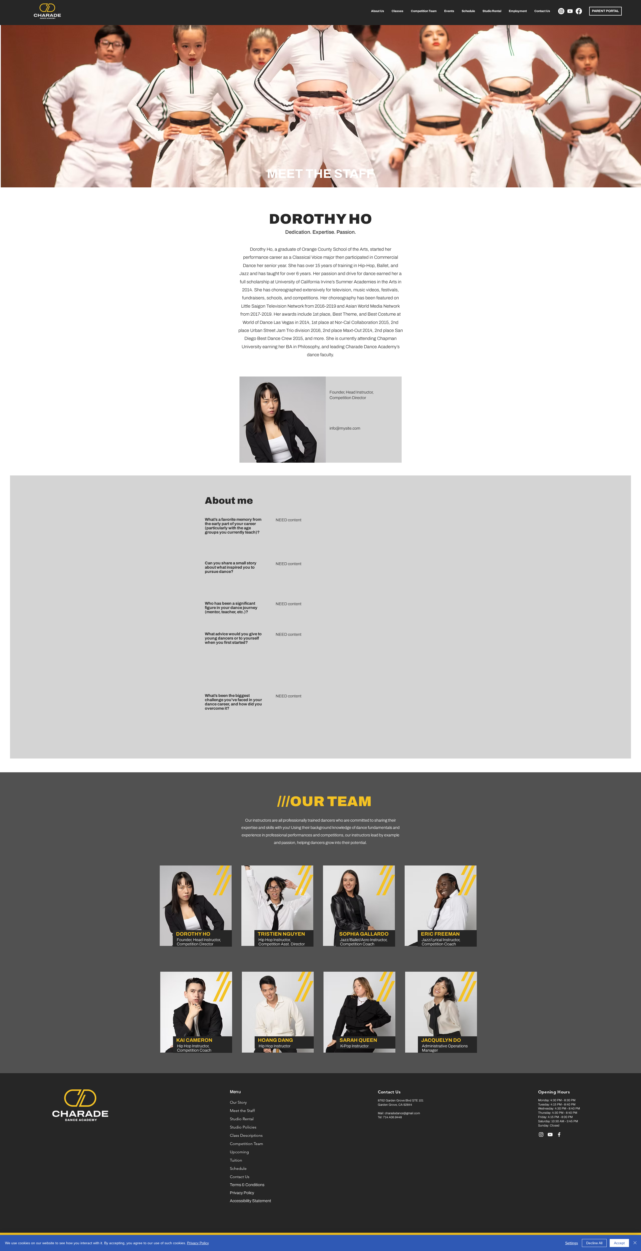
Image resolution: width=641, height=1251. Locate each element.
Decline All (594, 1243)
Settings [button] (571, 1243)
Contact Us (239, 1176)
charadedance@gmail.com (402, 1113)
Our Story (238, 1102)
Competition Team (246, 1143)
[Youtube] (570, 11)
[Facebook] (579, 11)
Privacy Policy (198, 1243)
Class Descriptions (246, 1135)
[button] (377, 11)
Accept (619, 1243)
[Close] (635, 1243)
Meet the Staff (242, 1110)
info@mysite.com (345, 428)
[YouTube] (550, 1135)
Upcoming (239, 1152)
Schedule (238, 1168)
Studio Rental (242, 1118)
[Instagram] (561, 11)
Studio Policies (243, 1127)
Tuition (236, 1160)
